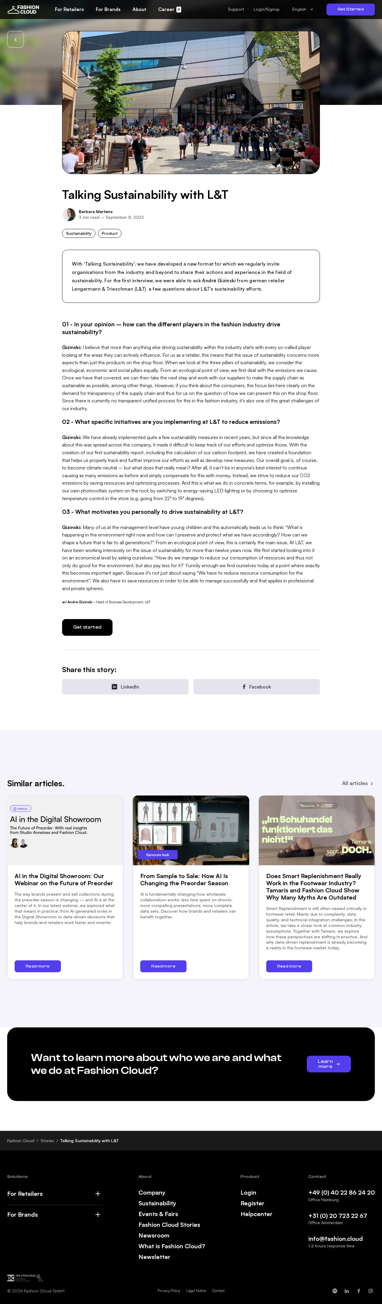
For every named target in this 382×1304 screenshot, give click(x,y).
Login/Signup (267, 9)
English (299, 9)
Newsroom (154, 1235)
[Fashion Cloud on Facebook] (359, 1291)
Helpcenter (256, 1214)
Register (252, 1203)
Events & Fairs (158, 1214)
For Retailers (25, 1193)
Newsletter (154, 1256)
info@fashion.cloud (335, 1238)
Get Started (351, 9)
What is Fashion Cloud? (171, 1246)
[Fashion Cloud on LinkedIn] (347, 1291)
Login (248, 1192)
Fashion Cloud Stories (169, 1224)
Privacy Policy (169, 1290)
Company (152, 1192)
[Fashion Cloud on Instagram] (370, 1291)
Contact (218, 1290)
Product (110, 233)
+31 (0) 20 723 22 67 (337, 1215)
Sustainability (79, 233)
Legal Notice (196, 1290)
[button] (236, 9)
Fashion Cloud (20, 1140)
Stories (47, 1140)
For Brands (22, 1214)
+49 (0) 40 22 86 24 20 (341, 1192)
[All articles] (15, 39)
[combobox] (303, 9)
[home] (23, 9)
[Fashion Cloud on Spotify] (335, 1291)
